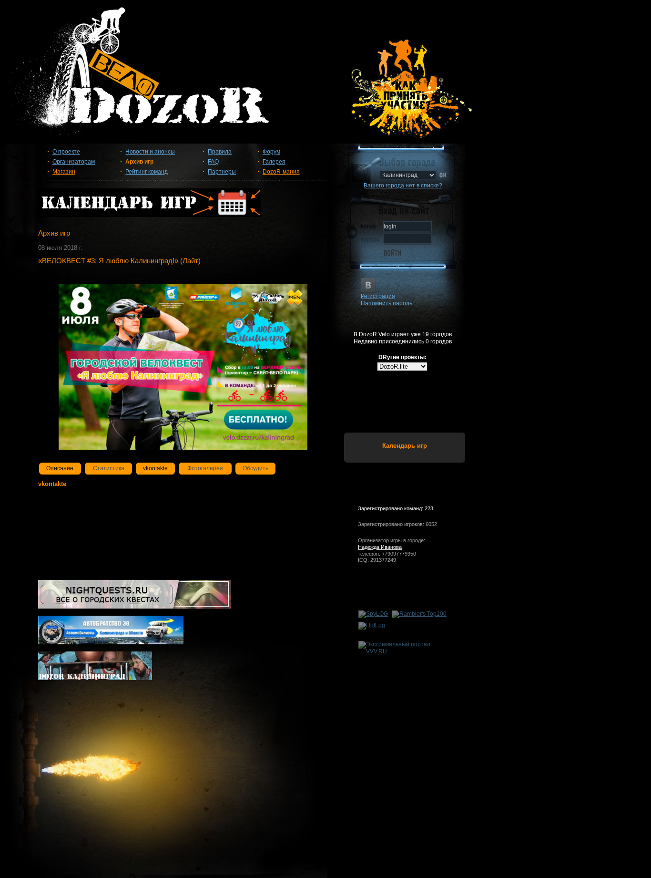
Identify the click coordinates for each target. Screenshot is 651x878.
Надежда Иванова (380, 547)
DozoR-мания (281, 171)
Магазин (63, 171)
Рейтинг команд (146, 171)
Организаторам (73, 161)
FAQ (213, 161)
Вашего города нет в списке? (403, 185)
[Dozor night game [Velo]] (325, 77)
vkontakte (155, 468)
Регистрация (378, 296)
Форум (271, 151)
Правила (220, 151)
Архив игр (139, 161)
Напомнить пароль (386, 303)
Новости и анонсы (150, 151)
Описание (59, 468)
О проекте (66, 151)
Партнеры (222, 171)
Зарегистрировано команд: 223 (395, 508)
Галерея (274, 161)
